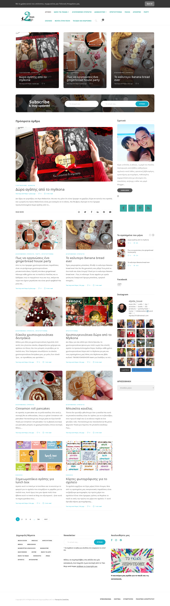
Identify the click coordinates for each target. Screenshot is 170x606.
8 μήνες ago (83, 83)
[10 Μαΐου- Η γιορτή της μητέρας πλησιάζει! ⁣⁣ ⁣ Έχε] (131, 362)
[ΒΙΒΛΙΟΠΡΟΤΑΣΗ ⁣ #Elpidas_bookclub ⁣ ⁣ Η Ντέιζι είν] (131, 324)
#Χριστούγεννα (47, 540)
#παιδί (48, 556)
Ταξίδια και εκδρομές (82, 21)
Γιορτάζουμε (24, 72)
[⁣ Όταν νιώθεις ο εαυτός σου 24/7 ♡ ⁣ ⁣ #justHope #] (121, 362)
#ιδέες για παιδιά (23, 556)
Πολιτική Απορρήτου (145, 599)
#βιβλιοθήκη (31, 544)
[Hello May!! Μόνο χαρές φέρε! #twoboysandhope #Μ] (131, 352)
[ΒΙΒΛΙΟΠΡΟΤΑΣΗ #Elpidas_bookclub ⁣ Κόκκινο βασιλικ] (121, 333)
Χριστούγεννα (116, 12)
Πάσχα (127, 12)
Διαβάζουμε (99, 12)
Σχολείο (48, 21)
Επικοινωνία (105, 599)
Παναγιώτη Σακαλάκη (62, 600)
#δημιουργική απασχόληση (27, 548)
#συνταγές (21, 559)
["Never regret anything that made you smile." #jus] (140, 324)
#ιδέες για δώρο (46, 552)
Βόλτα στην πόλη (62, 21)
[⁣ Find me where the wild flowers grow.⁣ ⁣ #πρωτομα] (121, 352)
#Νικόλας (35, 540)
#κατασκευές (37, 556)
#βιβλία (20, 544)
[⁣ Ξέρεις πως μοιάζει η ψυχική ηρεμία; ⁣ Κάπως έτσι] (140, 362)
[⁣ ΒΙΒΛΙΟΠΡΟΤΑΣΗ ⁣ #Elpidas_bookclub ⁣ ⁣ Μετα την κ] (150, 352)
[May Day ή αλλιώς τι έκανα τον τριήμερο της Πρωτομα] (140, 343)
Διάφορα (35, 72)
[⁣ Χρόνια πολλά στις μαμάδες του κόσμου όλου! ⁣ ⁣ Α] (121, 343)
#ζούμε (34, 552)
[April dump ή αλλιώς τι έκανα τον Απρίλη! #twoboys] (140, 352)
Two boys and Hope (25, 83)
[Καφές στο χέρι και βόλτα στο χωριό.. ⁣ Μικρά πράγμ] (150, 343)
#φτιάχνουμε (33, 559)
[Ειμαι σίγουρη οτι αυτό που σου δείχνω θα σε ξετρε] (131, 333)
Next (46, 519)
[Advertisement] (135, 413)
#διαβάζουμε (44, 548)
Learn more (125, 190)
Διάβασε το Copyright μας (87, 566)
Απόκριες (137, 12)
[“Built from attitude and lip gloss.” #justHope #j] (150, 324)
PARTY (146, 12)
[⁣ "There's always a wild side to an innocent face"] (140, 333)
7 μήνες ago (35, 83)
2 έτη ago (130, 83)
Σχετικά (117, 599)
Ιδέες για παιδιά (61, 12)
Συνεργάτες (128, 599)
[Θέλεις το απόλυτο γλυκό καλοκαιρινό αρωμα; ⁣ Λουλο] (150, 333)
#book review (22, 540)
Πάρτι (89, 71)
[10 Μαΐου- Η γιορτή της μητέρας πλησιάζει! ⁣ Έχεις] (150, 362)
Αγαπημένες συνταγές (82, 12)
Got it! (149, 4)
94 (38, 519)
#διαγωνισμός (22, 552)
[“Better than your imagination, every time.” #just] (121, 324)
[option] (37, 60)
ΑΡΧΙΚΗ (48, 12)
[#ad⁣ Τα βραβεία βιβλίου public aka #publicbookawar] (131, 343)
